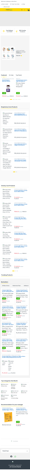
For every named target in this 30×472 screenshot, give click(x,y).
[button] (11, 99)
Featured (4, 75)
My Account (6, 6)
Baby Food (3, 392)
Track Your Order (15, 4)
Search (22, 10)
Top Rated (19, 75)
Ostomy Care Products (19, 202)
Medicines (18, 78)
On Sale (11, 75)
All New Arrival (5, 285)
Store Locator (5, 4)
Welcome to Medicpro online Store (9, 1)
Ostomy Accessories (6, 289)
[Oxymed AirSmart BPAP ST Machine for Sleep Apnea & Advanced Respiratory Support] (8, 133)
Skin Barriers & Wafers (18, 189)
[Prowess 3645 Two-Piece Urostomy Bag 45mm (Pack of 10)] (8, 236)
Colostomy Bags (5, 305)
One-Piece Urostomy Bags (21, 338)
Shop (24, 4)
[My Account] (25, 10)
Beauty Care (9, 78)
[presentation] (28, 442)
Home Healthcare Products (19, 112)
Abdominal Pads (17, 285)
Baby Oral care (14, 392)
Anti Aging (4, 78)
